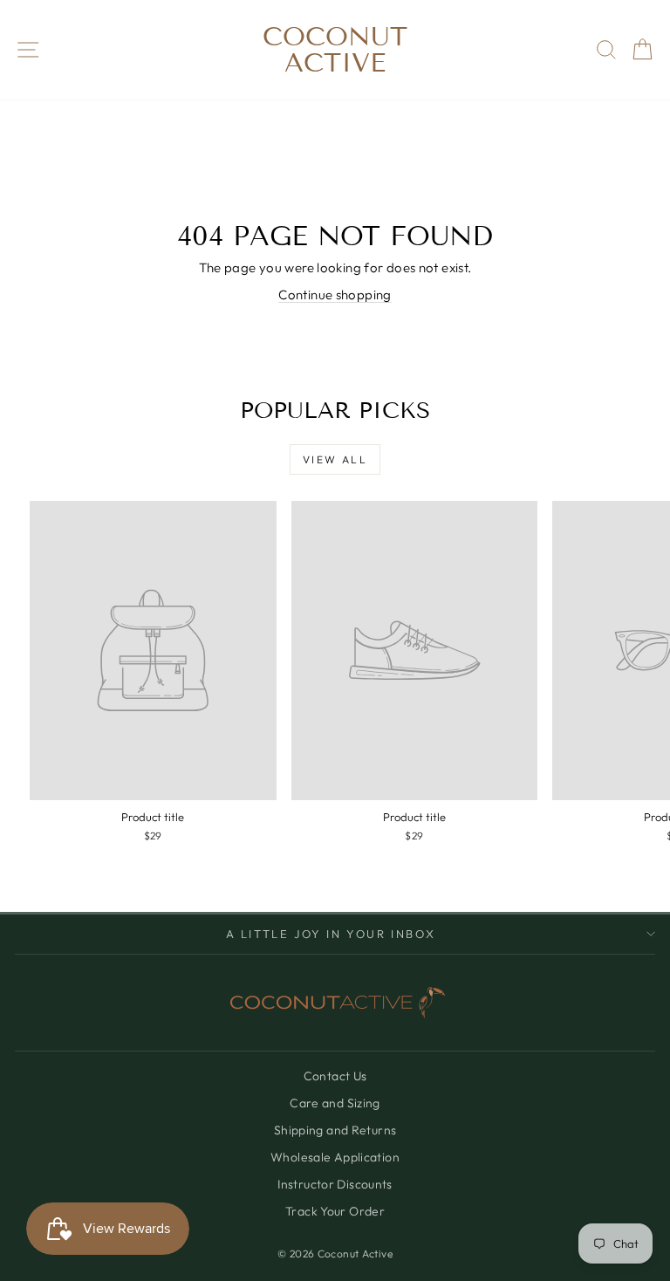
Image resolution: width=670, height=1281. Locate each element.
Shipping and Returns (335, 1130)
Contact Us (335, 1076)
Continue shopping (334, 294)
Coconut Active (335, 50)
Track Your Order (335, 1211)
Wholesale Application (335, 1157)
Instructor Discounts (335, 1184)
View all (335, 459)
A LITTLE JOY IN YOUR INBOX (331, 934)
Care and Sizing (335, 1103)
